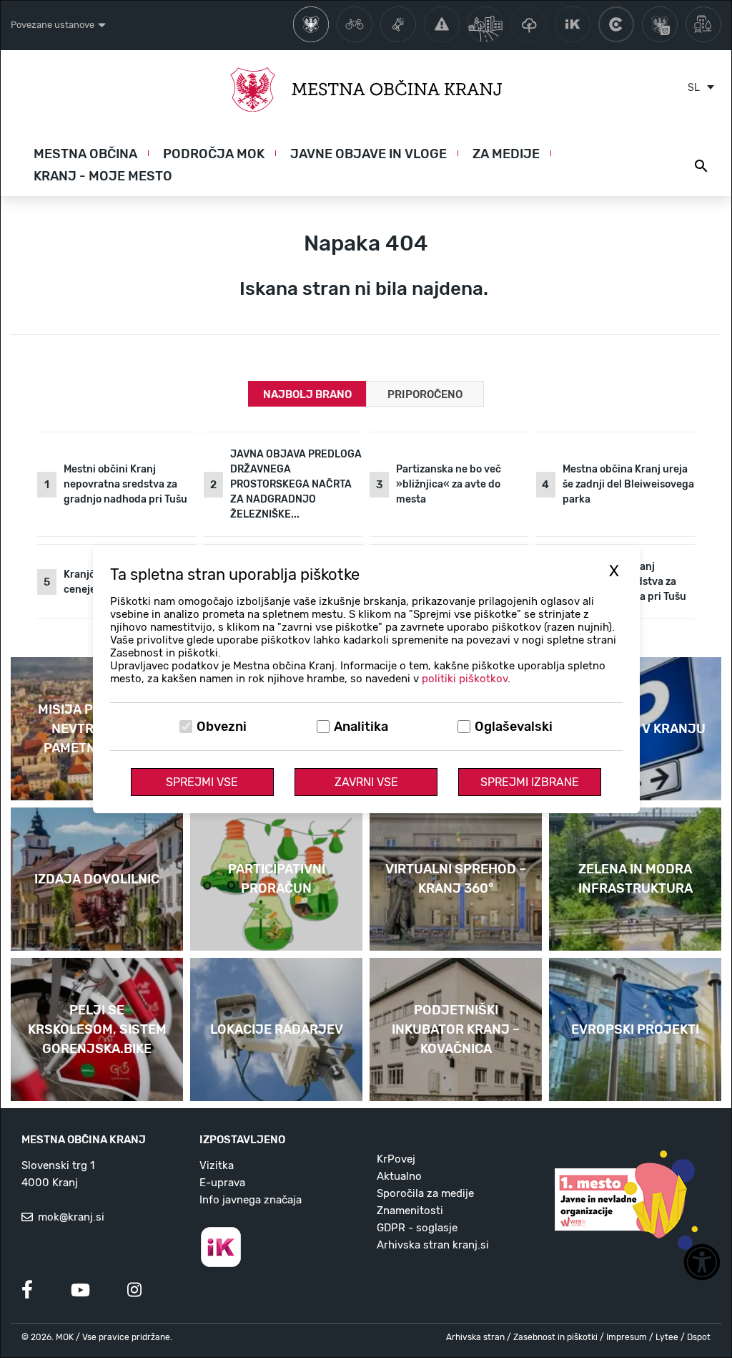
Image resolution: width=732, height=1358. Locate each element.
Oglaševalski (514, 726)
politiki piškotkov (465, 678)
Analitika (361, 726)
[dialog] (366, 679)
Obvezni (222, 726)
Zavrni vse (366, 782)
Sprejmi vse (202, 782)
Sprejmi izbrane (529, 782)
